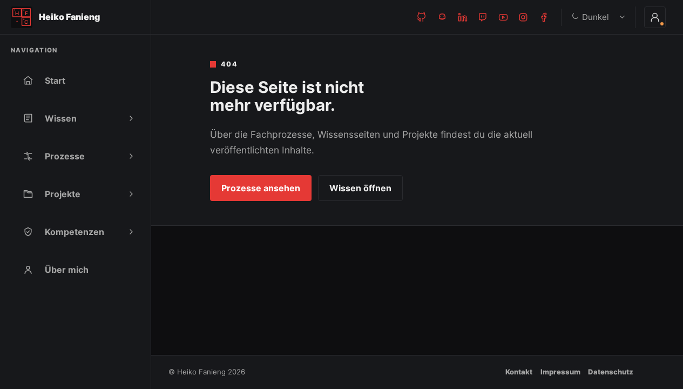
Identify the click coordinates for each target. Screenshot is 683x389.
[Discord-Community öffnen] (442, 17)
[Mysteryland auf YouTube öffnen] (503, 17)
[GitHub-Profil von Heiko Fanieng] (421, 17)
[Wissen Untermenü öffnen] (131, 118)
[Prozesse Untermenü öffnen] (131, 156)
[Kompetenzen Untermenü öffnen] (131, 231)
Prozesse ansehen (260, 188)
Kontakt (518, 371)
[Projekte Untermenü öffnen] (131, 194)
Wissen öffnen (360, 188)
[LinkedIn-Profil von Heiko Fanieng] (462, 17)
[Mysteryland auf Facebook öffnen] (543, 17)
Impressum (560, 371)
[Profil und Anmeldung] (655, 17)
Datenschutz (610, 371)
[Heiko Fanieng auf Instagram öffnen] (523, 17)
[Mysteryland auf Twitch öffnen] (482, 17)
